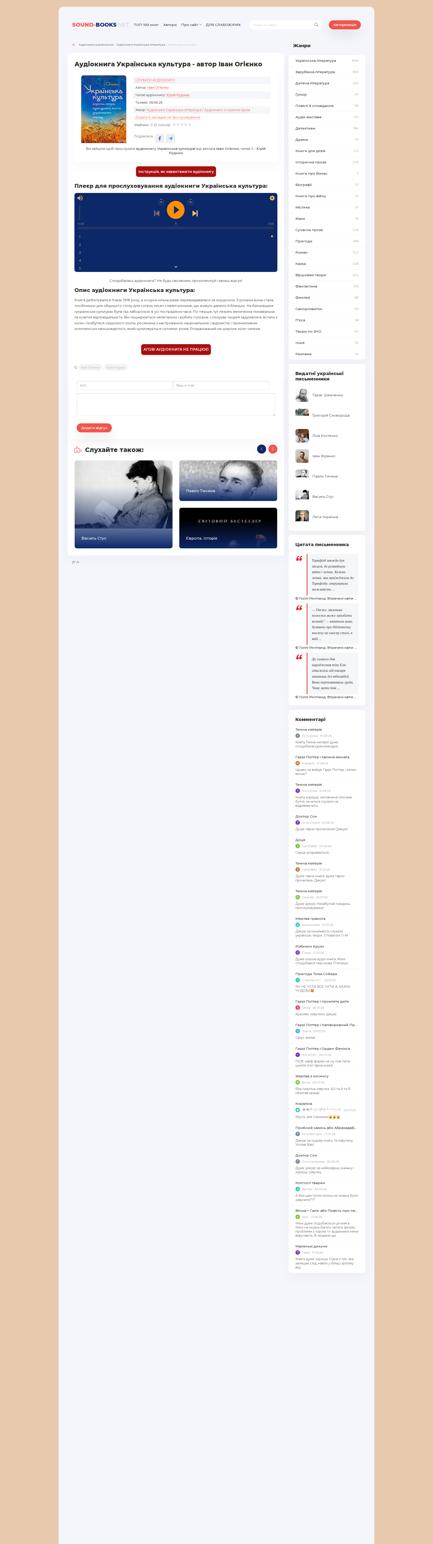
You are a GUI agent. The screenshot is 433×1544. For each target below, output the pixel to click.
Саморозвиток (327, 309)
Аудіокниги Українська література (141, 44)
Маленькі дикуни (311, 1246)
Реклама (327, 354)
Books (100, 24)
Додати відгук (94, 428)
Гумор (327, 94)
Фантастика (327, 286)
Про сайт (189, 25)
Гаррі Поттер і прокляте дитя (322, 1001)
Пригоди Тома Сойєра (316, 974)
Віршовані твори (327, 275)
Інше (327, 343)
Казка (327, 264)
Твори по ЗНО (327, 331)
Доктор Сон (306, 816)
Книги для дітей (327, 151)
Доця (300, 840)
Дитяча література (327, 83)
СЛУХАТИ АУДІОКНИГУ (155, 80)
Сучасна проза (327, 230)
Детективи (327, 128)
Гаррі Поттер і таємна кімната (322, 757)
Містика (327, 207)
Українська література (327, 60)
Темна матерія (308, 729)
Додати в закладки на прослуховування (167, 117)
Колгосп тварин (310, 1183)
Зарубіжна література (327, 72)
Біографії (327, 185)
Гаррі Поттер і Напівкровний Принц (327, 1025)
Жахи (327, 218)
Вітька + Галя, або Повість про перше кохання (327, 1210)
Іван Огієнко (158, 88)
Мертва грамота (310, 918)
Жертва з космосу (312, 1076)
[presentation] (261, 449)
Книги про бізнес (327, 173)
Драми (327, 139)
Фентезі (327, 297)
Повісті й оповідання (327, 106)
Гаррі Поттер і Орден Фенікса (322, 1048)
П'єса (327, 320)
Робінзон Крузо (309, 946)
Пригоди (327, 241)
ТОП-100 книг (146, 25)
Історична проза (327, 162)
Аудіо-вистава (327, 117)
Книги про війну (327, 196)
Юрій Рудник (177, 95)
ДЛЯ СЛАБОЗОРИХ (223, 25)
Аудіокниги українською (96, 44)
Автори (170, 25)
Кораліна (303, 1103)
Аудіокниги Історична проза (227, 110)
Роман (327, 252)
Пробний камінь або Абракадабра (327, 1127)
